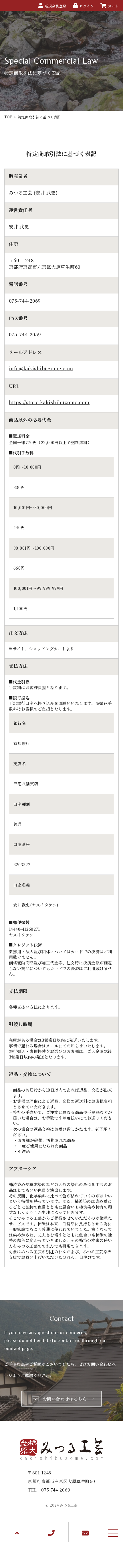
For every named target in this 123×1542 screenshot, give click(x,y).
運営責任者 (20, 210)
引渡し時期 (20, 1024)
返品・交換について (30, 1074)
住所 (13, 244)
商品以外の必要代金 (30, 420)
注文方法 (18, 633)
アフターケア (23, 1168)
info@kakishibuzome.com (41, 368)
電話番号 (18, 284)
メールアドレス (25, 352)
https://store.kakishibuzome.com (49, 402)
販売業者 (18, 176)
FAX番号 (18, 318)
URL (14, 386)
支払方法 (18, 666)
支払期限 (18, 991)
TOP (8, 116)
